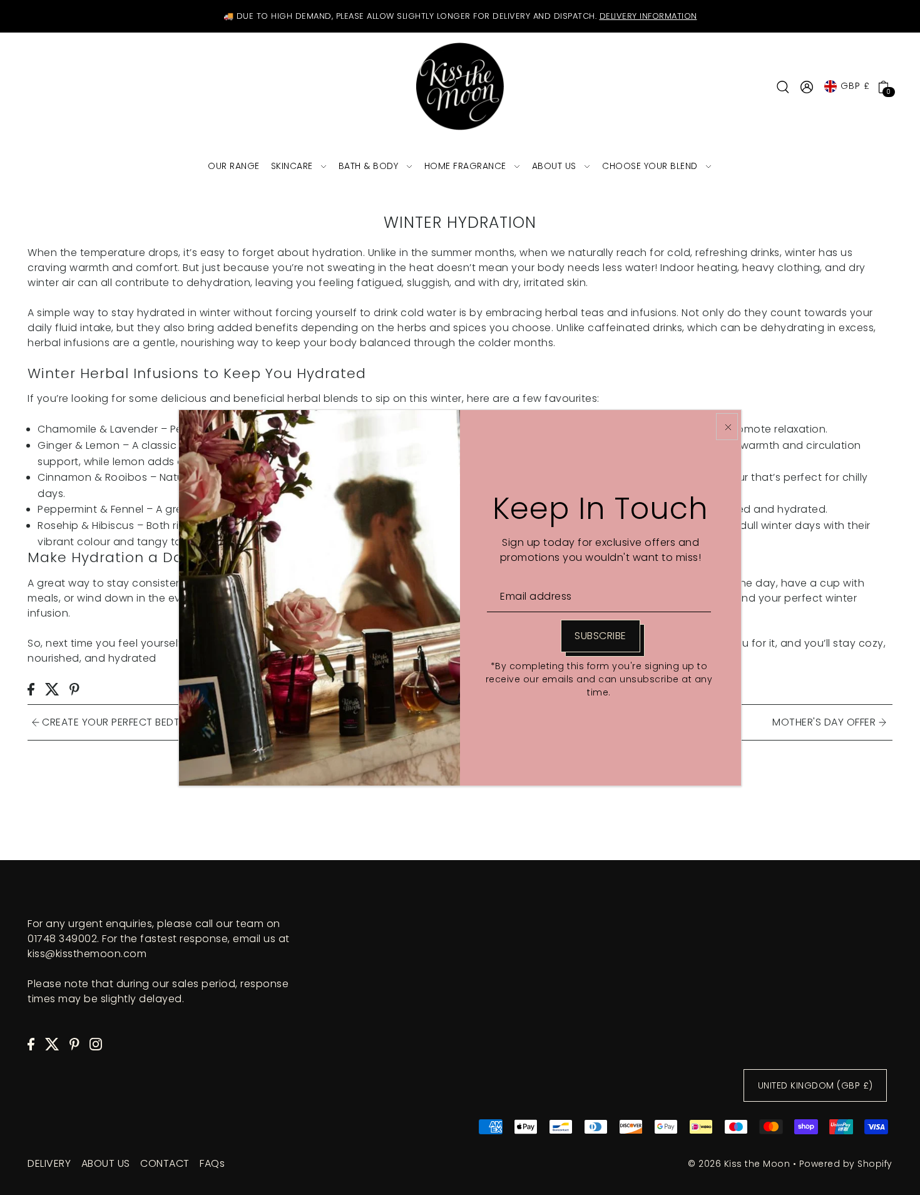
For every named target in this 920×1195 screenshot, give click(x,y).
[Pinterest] (74, 1044)
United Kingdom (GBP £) (815, 1085)
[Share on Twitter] (52, 689)
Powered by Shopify (845, 1163)
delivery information (648, 16)
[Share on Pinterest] (74, 689)
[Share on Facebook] (31, 689)
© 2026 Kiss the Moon (739, 1163)
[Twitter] (52, 1044)
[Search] (783, 86)
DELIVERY (49, 1163)
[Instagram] (95, 1044)
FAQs (212, 1163)
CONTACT (165, 1163)
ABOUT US (105, 1163)
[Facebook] (31, 1044)
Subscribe (600, 635)
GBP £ (855, 85)
